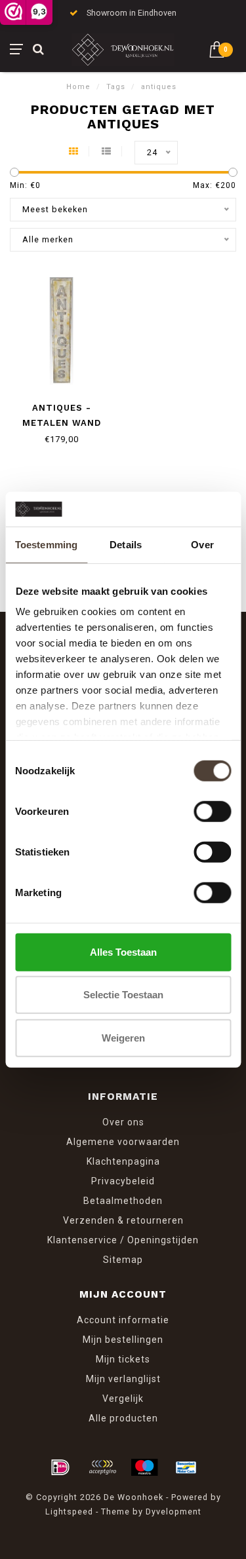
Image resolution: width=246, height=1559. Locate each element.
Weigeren (123, 1037)
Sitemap (123, 1259)
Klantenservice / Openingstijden (123, 1240)
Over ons (123, 1122)
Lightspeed (69, 1511)
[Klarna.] (102, 1467)
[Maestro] (144, 1467)
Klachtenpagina (123, 1161)
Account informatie (123, 1320)
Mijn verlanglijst (123, 1379)
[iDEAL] (60, 1467)
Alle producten (123, 1418)
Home (78, 87)
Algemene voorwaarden (123, 1141)
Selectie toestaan (123, 994)
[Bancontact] (186, 1467)
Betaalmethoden (123, 1200)
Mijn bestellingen (123, 1339)
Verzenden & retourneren (123, 1220)
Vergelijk (123, 1398)
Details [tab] (126, 544)
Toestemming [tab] (46, 544)
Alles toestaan (123, 951)
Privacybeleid (123, 1181)
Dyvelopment (173, 1511)
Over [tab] (202, 544)
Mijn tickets (123, 1359)
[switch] (212, 810)
